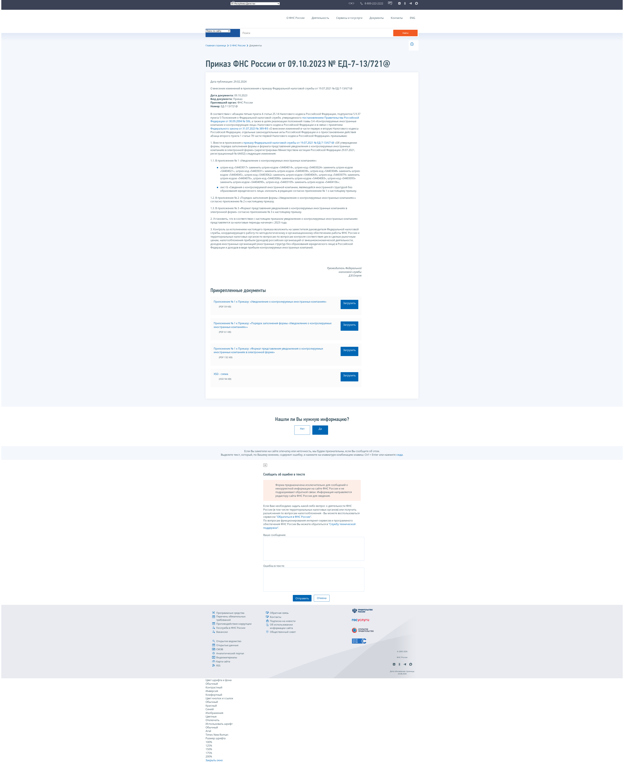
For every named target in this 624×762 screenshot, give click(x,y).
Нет (302, 428)
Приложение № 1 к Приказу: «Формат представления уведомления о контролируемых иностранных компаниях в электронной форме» (268, 350)
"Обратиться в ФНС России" (293, 517)
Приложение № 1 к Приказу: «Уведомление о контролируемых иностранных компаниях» (270, 301)
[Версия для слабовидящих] (352, 3)
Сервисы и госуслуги (349, 18)
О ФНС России (295, 18)
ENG (412, 18)
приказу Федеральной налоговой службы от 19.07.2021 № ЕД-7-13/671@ (288, 142)
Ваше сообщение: (274, 535)
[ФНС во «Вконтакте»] (399, 3)
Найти (405, 33)
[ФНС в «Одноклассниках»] (405, 3)
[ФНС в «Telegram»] (410, 3)
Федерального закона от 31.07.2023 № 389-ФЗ (239, 128)
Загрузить (349, 303)
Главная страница (216, 45)
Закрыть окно (214, 760)
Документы (377, 18)
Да (320, 428)
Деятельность (320, 18)
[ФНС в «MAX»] (416, 3)
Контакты (397, 18)
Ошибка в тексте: (274, 566)
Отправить (302, 598)
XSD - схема (221, 374)
